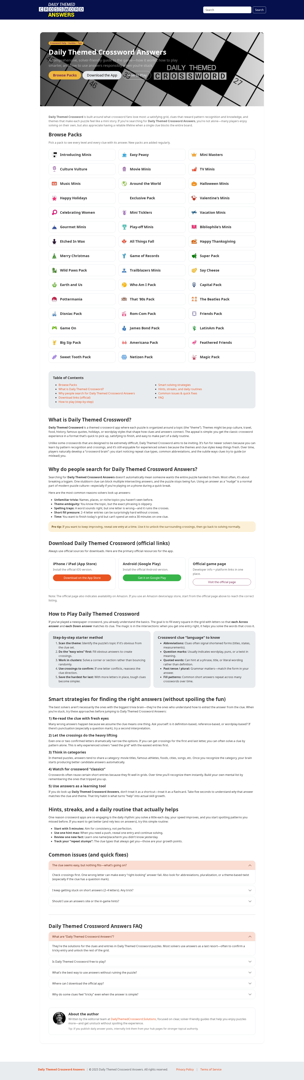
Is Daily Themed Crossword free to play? (79, 962)
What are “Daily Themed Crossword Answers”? (83, 937)
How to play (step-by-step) (76, 402)
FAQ (161, 397)
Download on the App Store (82, 578)
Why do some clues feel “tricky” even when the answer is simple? (95, 994)
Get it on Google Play (152, 578)
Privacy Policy (185, 1069)
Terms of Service (210, 1069)
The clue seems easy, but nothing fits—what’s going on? (89, 865)
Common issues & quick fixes (177, 393)
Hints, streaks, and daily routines (180, 389)
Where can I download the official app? (78, 983)
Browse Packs (65, 75)
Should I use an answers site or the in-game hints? (85, 901)
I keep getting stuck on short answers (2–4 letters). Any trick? (92, 890)
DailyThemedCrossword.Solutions (133, 1019)
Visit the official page (222, 582)
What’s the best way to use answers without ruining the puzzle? (94, 972)
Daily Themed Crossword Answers (61, 1069)
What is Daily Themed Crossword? (81, 389)
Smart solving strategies (174, 385)
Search (259, 9)
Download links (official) (74, 397)
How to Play (137, 75)
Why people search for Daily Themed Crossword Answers (97, 393)
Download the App (102, 75)
